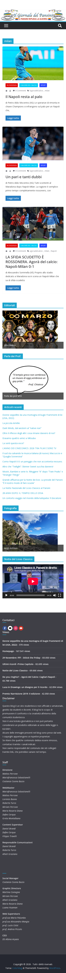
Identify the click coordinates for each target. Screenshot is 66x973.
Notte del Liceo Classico (15, 670)
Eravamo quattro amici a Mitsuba (19, 438)
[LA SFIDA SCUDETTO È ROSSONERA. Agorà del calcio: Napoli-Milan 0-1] (33, 224)
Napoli (54, 251)
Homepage (8, 651)
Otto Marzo (10, 345)
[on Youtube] (21, 628)
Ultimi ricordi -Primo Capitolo (17, 664)
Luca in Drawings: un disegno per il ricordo (24, 687)
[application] (33, 581)
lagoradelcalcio (36, 90)
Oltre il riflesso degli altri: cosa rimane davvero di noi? (28, 433)
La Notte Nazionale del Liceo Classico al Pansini (26, 488)
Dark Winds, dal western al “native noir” (21, 428)
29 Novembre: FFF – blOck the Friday (21, 657)
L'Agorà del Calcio (29, 85)
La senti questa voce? (13, 443)
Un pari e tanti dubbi (24, 176)
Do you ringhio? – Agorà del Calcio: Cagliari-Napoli (28, 676)
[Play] (6, 595)
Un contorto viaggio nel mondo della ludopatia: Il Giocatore (31, 498)
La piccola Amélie (11, 423)
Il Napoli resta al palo (24, 96)
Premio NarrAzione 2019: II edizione (21, 693)
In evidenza (12, 85)
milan (47, 90)
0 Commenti (20, 90)
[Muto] (54, 595)
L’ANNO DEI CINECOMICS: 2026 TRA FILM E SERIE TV (29, 448)
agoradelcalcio (36, 251)
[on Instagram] (15, 628)
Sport (43, 85)
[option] (33, 330)
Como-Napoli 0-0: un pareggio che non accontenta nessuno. (32, 461)
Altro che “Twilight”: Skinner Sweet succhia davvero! (27, 466)
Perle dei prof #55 (13, 396)
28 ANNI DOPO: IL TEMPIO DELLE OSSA (22, 493)
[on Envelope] (10, 628)
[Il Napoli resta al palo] (33, 63)
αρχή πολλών (11, 548)
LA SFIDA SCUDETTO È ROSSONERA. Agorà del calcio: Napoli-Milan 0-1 (32, 261)
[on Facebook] (4, 628)
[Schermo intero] (59, 595)
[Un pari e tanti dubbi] (33, 143)
